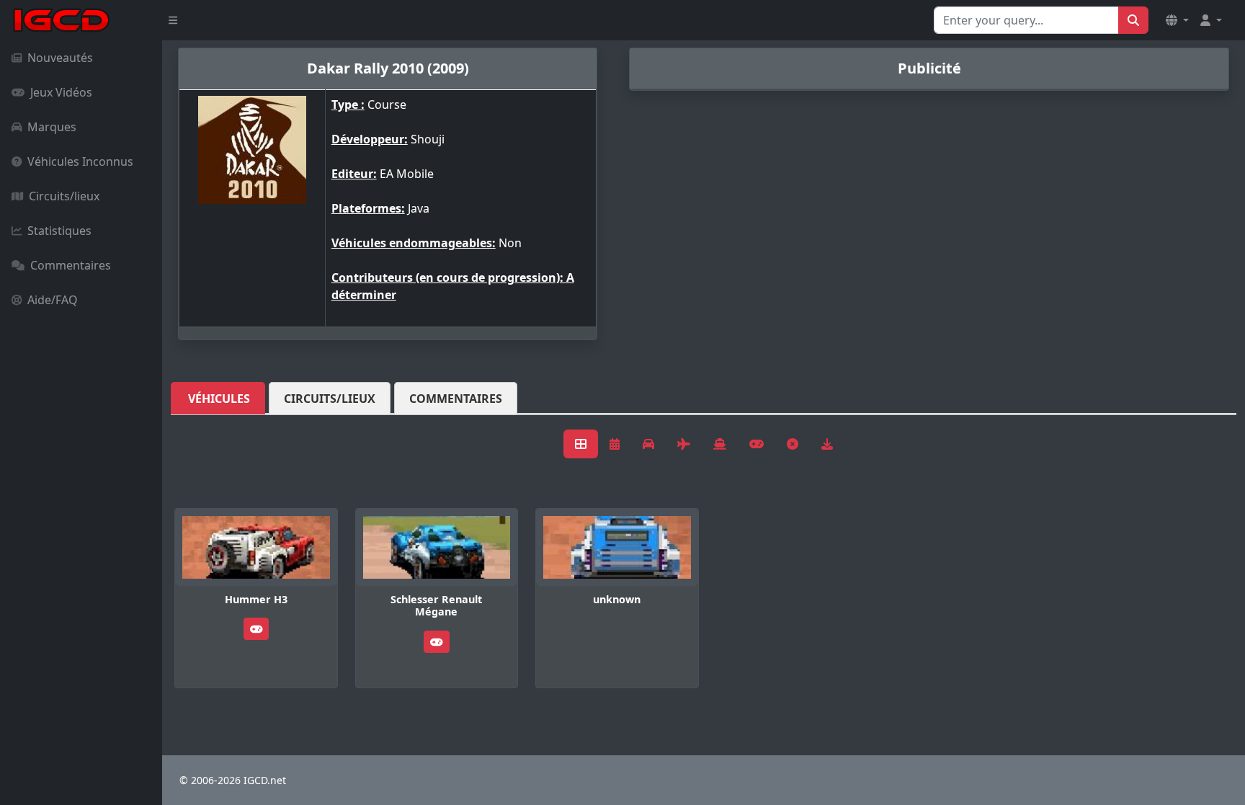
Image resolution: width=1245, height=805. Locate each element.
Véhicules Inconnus (80, 161)
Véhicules (219, 398)
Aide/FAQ (52, 300)
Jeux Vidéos (61, 92)
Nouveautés (60, 58)
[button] (1177, 20)
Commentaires (70, 265)
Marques (51, 127)
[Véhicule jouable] (256, 629)
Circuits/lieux (64, 196)
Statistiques (59, 231)
